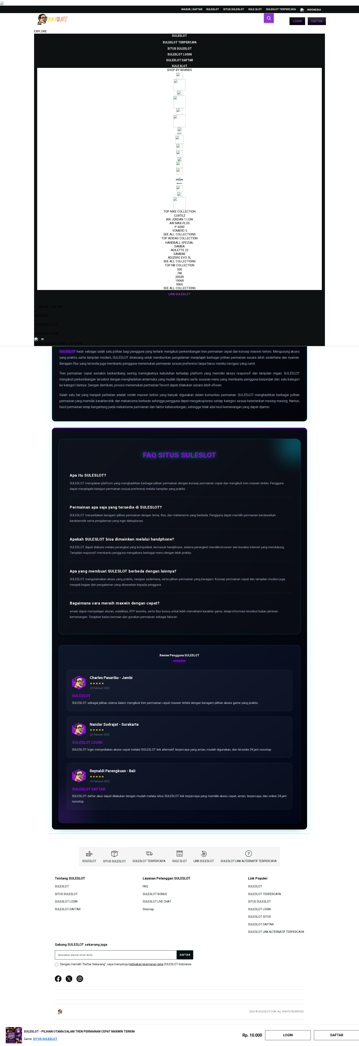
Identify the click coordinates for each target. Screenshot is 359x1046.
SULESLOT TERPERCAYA (281, 9)
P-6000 (179, 227)
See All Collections (180, 234)
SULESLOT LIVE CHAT (157, 901)
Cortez (179, 216)
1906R (179, 281)
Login (297, 21)
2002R (179, 277)
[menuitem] (179, 35)
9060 (179, 284)
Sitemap (148, 909)
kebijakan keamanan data (146, 964)
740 (179, 273)
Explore (40, 31)
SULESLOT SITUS (259, 916)
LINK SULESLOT (204, 861)
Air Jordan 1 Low (179, 219)
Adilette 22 (179, 250)
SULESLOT (212, 9)
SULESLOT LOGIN (46, 333)
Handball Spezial (179, 243)
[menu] (179, 165)
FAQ (145, 886)
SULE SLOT (255, 9)
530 (179, 269)
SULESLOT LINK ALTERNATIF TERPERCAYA (249, 861)
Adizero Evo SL (179, 257)
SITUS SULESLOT (233, 9)
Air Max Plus (180, 223)
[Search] (269, 18)
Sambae (179, 254)
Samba (179, 246)
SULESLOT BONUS (155, 894)
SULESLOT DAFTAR (68, 909)
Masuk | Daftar (191, 9)
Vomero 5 (179, 230)
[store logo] (53, 21)
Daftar (316, 21)
